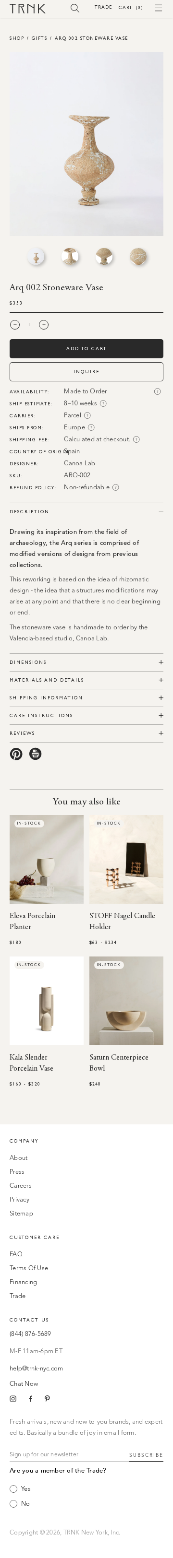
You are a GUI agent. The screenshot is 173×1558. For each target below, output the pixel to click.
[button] (75, 7)
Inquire (86, 371)
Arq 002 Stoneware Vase (91, 38)
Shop (17, 38)
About (18, 1158)
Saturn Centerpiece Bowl (118, 1063)
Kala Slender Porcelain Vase (31, 1063)
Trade (103, 7)
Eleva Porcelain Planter (32, 921)
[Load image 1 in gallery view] (35, 256)
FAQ (16, 1254)
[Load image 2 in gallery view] (70, 256)
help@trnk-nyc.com (36, 1369)
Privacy (19, 1200)
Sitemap (21, 1214)
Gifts (40, 38)
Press (17, 1172)
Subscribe (146, 1455)
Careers (21, 1186)
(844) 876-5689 (30, 1334)
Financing (23, 1282)
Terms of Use (29, 1268)
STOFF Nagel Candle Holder (122, 921)
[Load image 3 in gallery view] (104, 256)
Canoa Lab (79, 463)
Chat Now (24, 1384)
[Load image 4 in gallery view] (138, 256)
